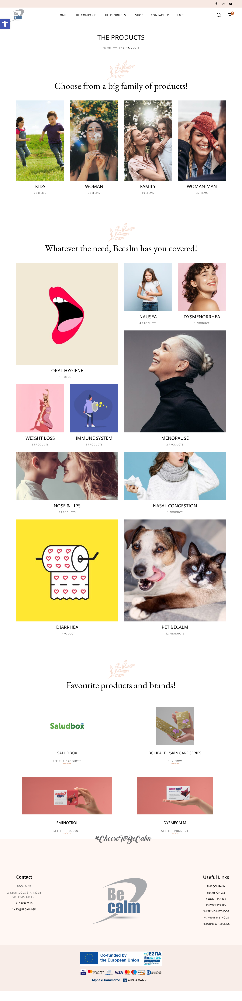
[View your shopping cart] (229, 15)
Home (107, 47)
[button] (5, 24)
